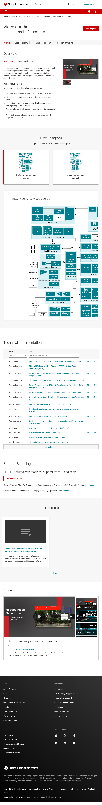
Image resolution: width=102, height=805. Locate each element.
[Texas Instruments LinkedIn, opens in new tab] (55, 744)
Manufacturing (9, 716)
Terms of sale (48, 789)
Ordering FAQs (9, 748)
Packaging (58, 707)
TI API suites (8, 735)
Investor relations (10, 711)
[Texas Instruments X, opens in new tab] (73, 736)
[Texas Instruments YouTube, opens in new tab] (73, 744)
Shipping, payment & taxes (13, 744)
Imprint (6, 793)
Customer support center (64, 702)
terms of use (90, 485)
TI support (65, 491)
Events (6, 707)
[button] (5, 11)
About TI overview (10, 689)
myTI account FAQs (62, 716)
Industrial (27, 16)
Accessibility (8, 789)
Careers (6, 694)
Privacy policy (34, 789)
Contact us (58, 689)
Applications (16, 16)
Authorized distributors (12, 753)
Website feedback (88, 789)
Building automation (42, 16)
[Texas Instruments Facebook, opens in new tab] (64, 736)
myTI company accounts (13, 739)
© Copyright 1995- (12, 797)
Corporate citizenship (11, 720)
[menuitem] (89, 11)
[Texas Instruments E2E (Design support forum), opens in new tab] (64, 744)
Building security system (62, 16)
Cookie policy (21, 789)
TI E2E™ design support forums (66, 694)
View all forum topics (14, 478)
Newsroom (7, 698)
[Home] (16, 4)
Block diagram (90, 29)
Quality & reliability (61, 711)
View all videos (51, 573)
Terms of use (61, 789)
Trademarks (73, 789)
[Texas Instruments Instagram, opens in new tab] (55, 736)
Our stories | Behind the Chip (14, 702)
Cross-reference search (63, 698)
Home (5, 16)
